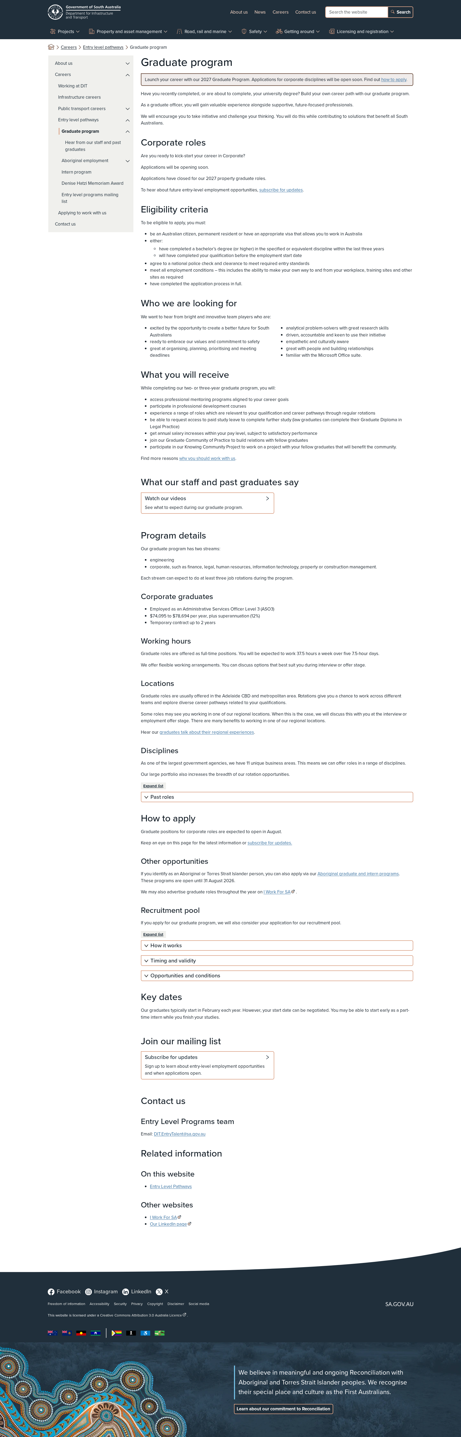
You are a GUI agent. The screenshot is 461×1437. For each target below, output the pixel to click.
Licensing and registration (362, 31)
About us (239, 12)
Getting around (299, 31)
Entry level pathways (103, 47)
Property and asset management (129, 31)
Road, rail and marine (205, 31)
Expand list (153, 786)
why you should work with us (207, 458)
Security (120, 1303)
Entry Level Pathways (171, 1186)
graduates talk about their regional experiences (207, 732)
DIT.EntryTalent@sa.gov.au (179, 1134)
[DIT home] (84, 12)
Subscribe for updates (171, 1057)
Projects (66, 31)
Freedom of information (66, 1303)
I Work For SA (277, 892)
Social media (199, 1303)
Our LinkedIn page (168, 1224)
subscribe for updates (281, 190)
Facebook (69, 1291)
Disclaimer (176, 1303)
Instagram (106, 1291)
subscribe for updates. (270, 843)
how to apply (393, 79)
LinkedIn (141, 1291)
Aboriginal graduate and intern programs (358, 873)
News (260, 12)
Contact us (305, 12)
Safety (255, 31)
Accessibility (99, 1303)
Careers (281, 12)
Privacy (137, 1303)
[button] (128, 63)
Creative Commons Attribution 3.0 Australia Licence (141, 1315)
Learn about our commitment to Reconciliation (283, 1409)
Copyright (155, 1303)
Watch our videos (165, 498)
